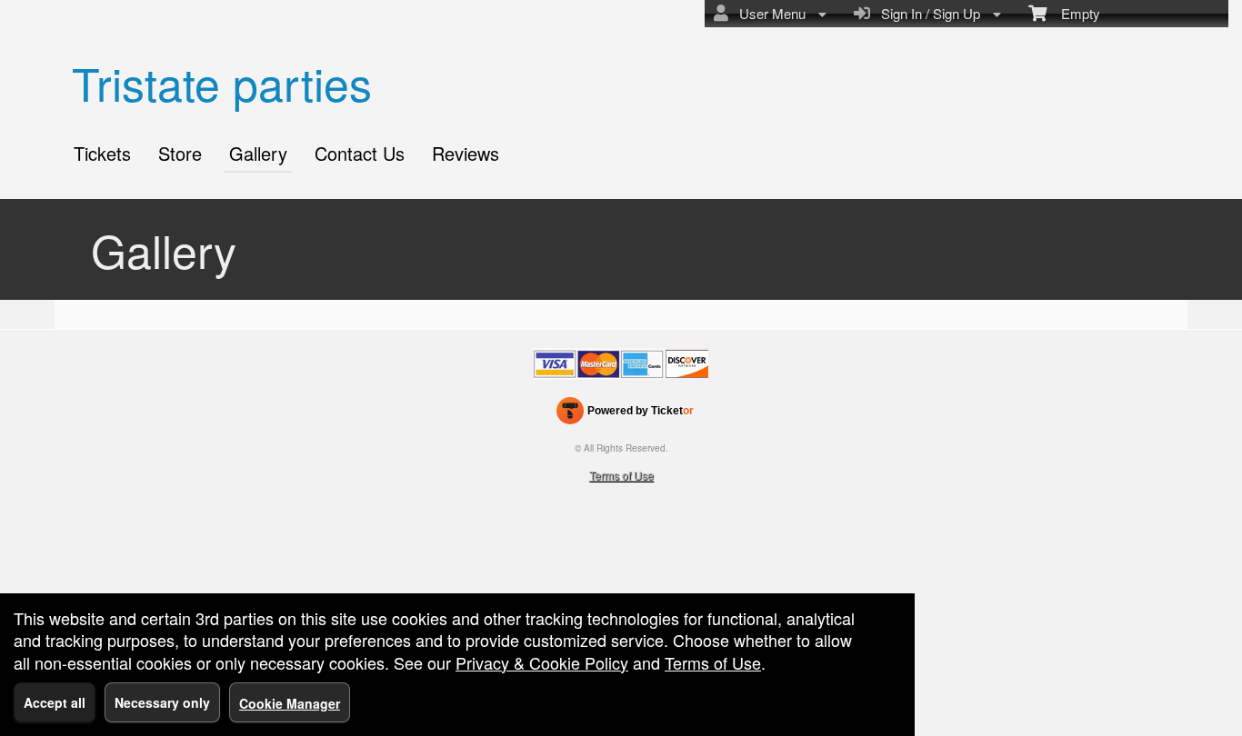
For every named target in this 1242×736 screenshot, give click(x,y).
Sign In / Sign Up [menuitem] (927, 13)
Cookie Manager (289, 703)
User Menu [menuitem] (768, 13)
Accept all (54, 702)
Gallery (258, 153)
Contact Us (360, 153)
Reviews (465, 153)
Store (180, 153)
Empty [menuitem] (1073, 13)
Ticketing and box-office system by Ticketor (625, 414)
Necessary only (162, 702)
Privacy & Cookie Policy (542, 662)
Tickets (102, 153)
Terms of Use (621, 474)
